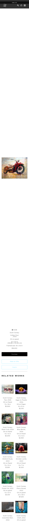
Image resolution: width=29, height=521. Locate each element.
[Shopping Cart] (21, 5)
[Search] (18, 5)
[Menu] (25, 5)
